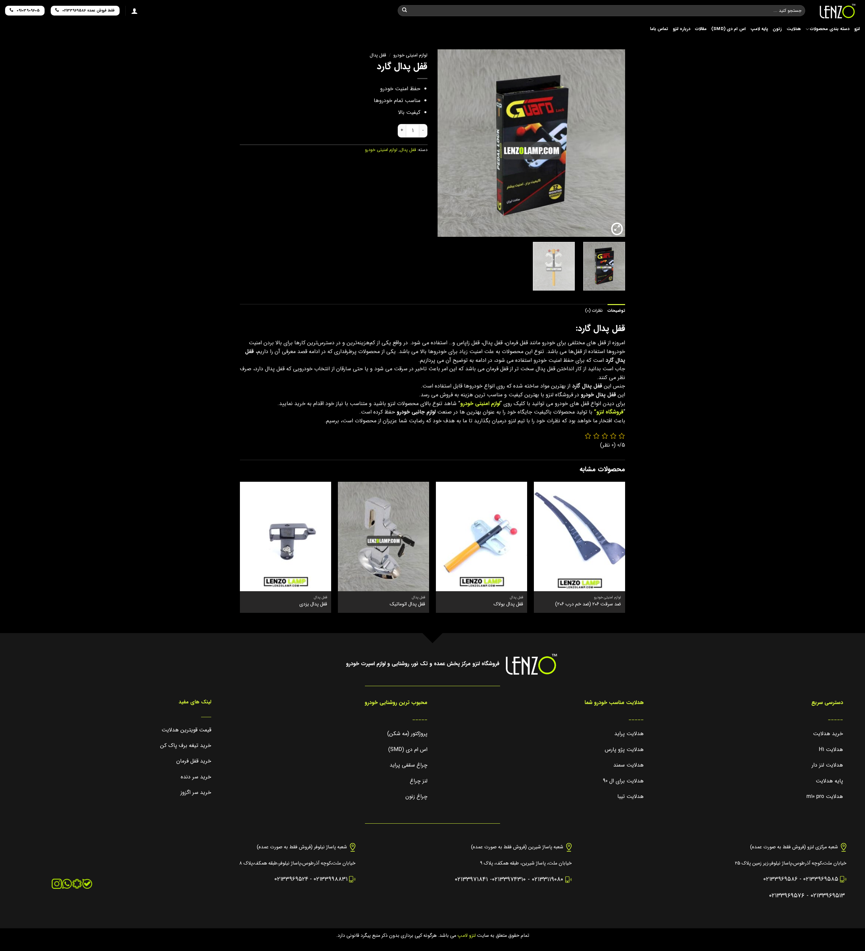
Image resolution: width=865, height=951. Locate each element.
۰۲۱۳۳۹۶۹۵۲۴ (291, 879)
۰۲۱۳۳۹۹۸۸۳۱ (330, 879)
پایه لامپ (759, 29)
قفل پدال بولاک (508, 604)
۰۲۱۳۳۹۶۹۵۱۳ (828, 896)
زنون (777, 29)
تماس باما (659, 29)
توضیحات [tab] (616, 310)
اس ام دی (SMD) (728, 29)
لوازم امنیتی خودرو (410, 55)
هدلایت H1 (831, 749)
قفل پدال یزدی (313, 604)
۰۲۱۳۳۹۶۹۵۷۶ (787, 896)
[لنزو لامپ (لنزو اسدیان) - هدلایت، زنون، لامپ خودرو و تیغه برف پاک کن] (837, 11)
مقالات (701, 29)
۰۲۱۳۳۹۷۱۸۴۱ (471, 879)
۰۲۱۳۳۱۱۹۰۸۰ (547, 879)
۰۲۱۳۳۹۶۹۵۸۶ (780, 879)
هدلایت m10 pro (825, 796)
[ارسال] (404, 11)
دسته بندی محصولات (829, 29)
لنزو (857, 29)
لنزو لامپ (466, 936)
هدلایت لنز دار (827, 765)
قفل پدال (378, 55)
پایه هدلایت (829, 781)
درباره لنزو (681, 29)
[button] (617, 229)
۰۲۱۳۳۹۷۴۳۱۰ (509, 879)
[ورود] (134, 10)
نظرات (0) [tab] (594, 310)
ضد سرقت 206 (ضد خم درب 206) (588, 604)
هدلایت (794, 29)
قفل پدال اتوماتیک (407, 604)
